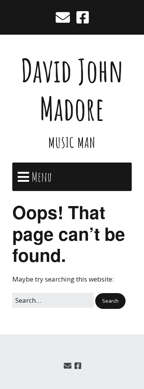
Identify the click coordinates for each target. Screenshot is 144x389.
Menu (41, 176)
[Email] (63, 17)
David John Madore (72, 89)
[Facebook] (82, 17)
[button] (110, 301)
